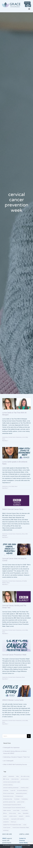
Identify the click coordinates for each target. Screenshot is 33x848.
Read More (5, 440)
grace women (20, 801)
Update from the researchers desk (12, 824)
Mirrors (5, 813)
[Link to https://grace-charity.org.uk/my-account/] (26, 5)
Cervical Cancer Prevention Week (14, 655)
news (19, 813)
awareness (11, 776)
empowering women (21, 793)
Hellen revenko (7, 810)
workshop (5, 830)
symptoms (6, 821)
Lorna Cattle (25, 437)
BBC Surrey (6, 779)
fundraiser (16, 799)
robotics (27, 816)
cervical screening (8, 784)
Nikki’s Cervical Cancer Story (12, 509)
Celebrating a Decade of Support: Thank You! (16, 757)
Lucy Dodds (24, 810)
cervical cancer (24, 779)
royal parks (6, 819)
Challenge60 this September (11, 747)
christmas (5, 790)
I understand (18, 846)
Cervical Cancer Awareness (14, 437)
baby (17, 776)
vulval (24, 824)
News (3, 439)
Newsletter (25, 813)
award (4, 776)
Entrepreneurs (19, 796)
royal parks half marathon (17, 819)
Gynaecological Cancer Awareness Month (14, 807)
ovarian (5, 816)
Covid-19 (12, 790)
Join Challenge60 (8, 760)
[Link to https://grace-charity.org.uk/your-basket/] (29, 5)
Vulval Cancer (6, 827)
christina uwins (24, 787)
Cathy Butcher (15, 779)
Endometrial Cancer (8, 796)
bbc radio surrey (25, 776)
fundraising (24, 799)
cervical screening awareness (10, 787)
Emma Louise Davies (8, 793)
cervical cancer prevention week (11, 782)
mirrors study (12, 813)
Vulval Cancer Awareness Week (20, 827)
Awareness (5, 437)
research (21, 816)
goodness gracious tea (9, 801)
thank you (13, 821)
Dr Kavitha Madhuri (22, 790)
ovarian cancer (13, 816)
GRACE (4, 838)
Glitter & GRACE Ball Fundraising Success (15, 764)
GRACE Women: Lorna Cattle (12, 700)
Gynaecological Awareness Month (12, 804)
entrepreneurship (7, 799)
